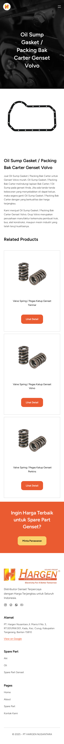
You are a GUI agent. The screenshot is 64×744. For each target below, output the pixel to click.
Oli (5, 665)
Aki (5, 658)
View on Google (13, 638)
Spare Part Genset (14, 672)
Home (7, 692)
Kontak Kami (11, 713)
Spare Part (9, 706)
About (7, 699)
